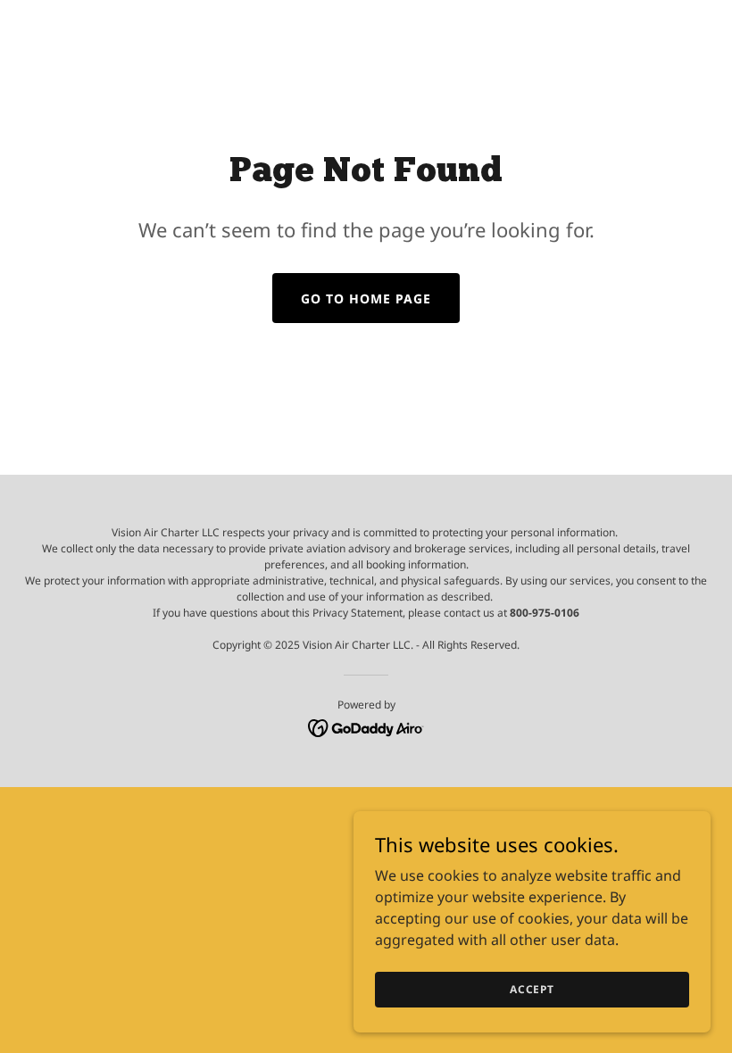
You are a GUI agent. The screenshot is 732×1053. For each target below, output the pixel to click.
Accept (532, 989)
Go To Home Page (366, 298)
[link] (366, 726)
